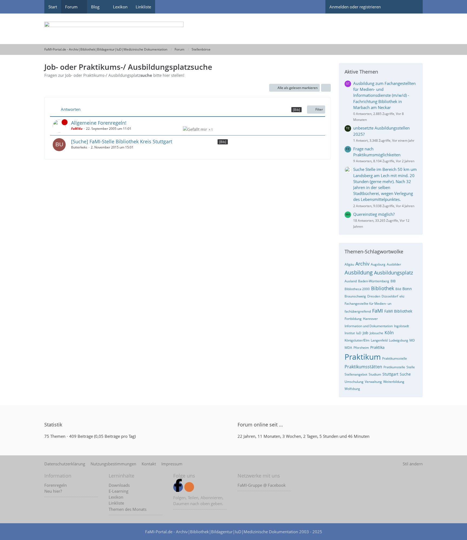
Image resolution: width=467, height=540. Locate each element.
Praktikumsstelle (394, 358)
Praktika (377, 347)
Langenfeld (379, 340)
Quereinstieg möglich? (374, 214)
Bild (398, 289)
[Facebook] (178, 487)
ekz (402, 296)
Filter (319, 109)
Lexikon (116, 497)
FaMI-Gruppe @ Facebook (262, 485)
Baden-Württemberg (373, 281)
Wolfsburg (352, 388)
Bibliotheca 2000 (357, 289)
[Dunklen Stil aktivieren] (394, 7)
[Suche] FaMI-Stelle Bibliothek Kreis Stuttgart (121, 141)
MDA (348, 347)
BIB (393, 281)
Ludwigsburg (398, 340)
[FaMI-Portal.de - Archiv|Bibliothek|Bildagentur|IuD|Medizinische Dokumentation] (233, 29)
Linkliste (116, 503)
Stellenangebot (356, 374)
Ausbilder (394, 264)
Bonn (407, 288)
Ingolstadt (401, 326)
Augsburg (378, 264)
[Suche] (413, 7)
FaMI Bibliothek (398, 311)
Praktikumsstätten (363, 367)
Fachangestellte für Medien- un (368, 303)
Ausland (351, 281)
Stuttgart (390, 374)
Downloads (119, 485)
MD (412, 340)
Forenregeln (55, 485)
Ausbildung (359, 272)
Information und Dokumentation (369, 326)
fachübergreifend (358, 311)
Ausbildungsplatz (393, 272)
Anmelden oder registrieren (355, 6)
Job (365, 332)
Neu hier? (53, 491)
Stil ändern (413, 463)
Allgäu (349, 264)
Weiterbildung (393, 381)
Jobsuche (376, 333)
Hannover (370, 318)
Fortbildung (353, 318)
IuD (358, 333)
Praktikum (363, 357)
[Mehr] (326, 88)
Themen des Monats (127, 509)
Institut (350, 333)
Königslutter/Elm (357, 340)
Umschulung (354, 381)
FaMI (377, 310)
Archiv (362, 263)
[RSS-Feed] (189, 487)
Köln (389, 333)
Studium (375, 374)
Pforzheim (361, 347)
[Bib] (222, 142)
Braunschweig (355, 296)
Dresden (373, 296)
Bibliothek (382, 288)
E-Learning (118, 491)
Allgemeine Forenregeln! (98, 123)
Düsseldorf (390, 296)
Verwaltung (373, 381)
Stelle (410, 367)
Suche (405, 374)
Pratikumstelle (394, 367)
